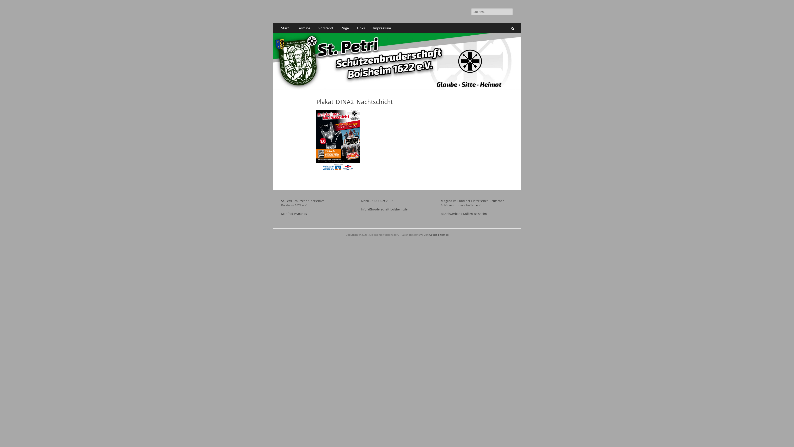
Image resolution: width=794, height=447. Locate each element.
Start (285, 28)
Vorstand (325, 28)
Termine (303, 28)
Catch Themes (438, 235)
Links (361, 28)
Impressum (382, 28)
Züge (345, 28)
